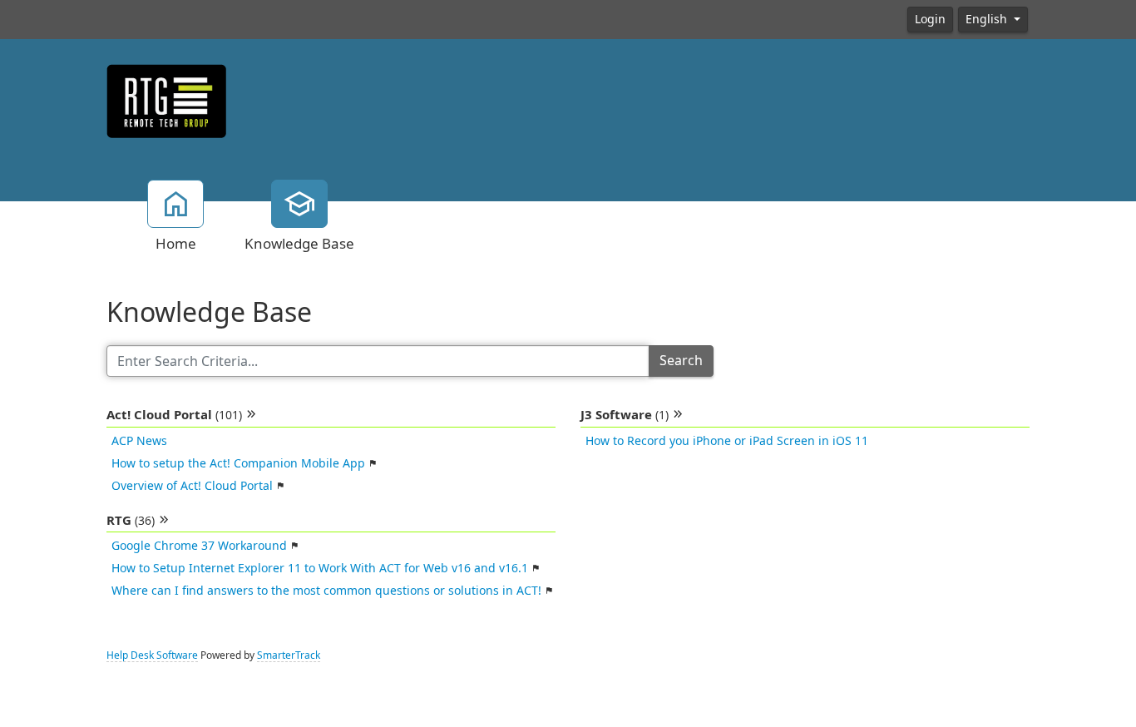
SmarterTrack (288, 655)
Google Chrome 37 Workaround (199, 545)
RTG (130, 520)
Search (681, 360)
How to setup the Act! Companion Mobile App (238, 463)
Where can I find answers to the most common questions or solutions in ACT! (326, 590)
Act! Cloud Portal (174, 415)
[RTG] (166, 99)
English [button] (988, 19)
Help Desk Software (152, 655)
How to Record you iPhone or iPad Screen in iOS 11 (726, 441)
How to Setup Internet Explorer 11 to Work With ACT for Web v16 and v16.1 (319, 568)
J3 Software (624, 415)
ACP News (139, 441)
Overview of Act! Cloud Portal (192, 485)
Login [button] (930, 19)
